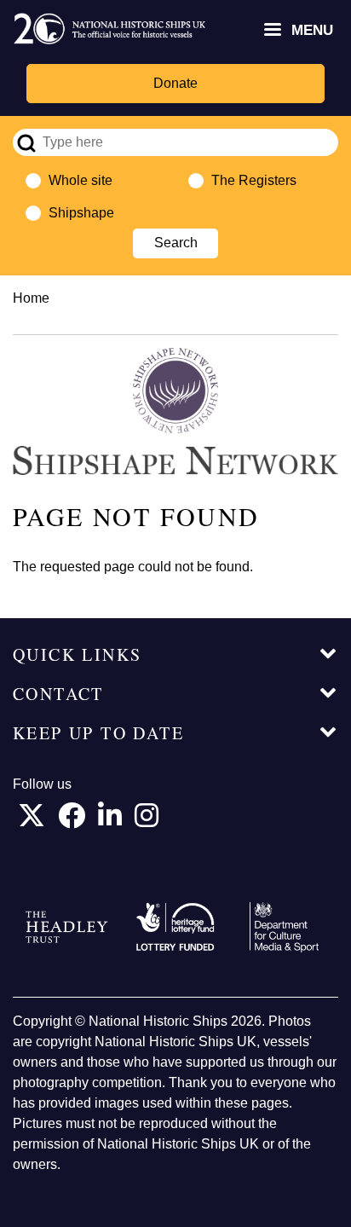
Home (31, 298)
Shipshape (81, 212)
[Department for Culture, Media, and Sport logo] (284, 927)
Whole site (80, 180)
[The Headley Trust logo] (67, 927)
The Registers (253, 180)
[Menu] (272, 31)
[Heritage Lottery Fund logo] (175, 928)
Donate (175, 83)
